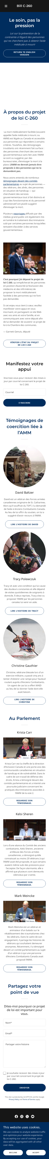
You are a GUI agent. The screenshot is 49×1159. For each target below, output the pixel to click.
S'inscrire (24, 403)
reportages (19, 213)
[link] (24, 6)
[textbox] (24, 392)
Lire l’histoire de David (24, 524)
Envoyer (24, 1087)
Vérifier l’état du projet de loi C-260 (24, 343)
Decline (13, 1152)
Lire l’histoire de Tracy (24, 611)
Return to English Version (25, 53)
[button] (6, 6)
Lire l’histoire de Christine (24, 700)
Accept (36, 1152)
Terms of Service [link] (29, 1099)
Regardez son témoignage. (24, 801)
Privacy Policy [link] (14, 1099)
